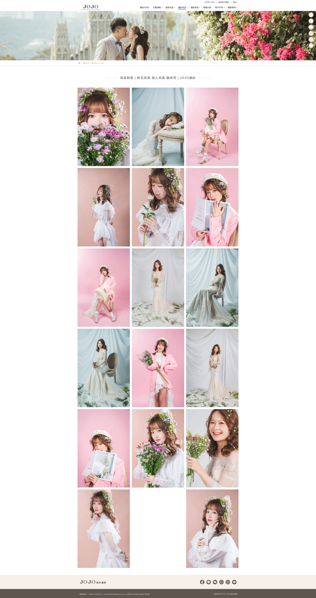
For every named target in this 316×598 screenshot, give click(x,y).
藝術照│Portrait (98, 63)
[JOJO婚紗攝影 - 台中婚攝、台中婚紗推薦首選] (91, 7)
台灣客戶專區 (209, 2)
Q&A (235, 2)
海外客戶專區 (223, 2)
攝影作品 (86, 63)
